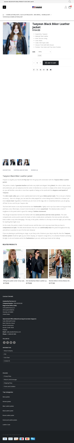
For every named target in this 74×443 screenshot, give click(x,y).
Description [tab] (7, 170)
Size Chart (7, 357)
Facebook (33, 69)
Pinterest (47, 69)
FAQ (5, 354)
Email (50, 69)
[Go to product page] (14, 263)
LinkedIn (40, 69)
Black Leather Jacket (8, 411)
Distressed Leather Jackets (10, 420)
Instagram (14, 342)
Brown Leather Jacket (8, 415)
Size (33, 52)
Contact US (7, 361)
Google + (44, 69)
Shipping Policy (8, 383)
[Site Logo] (37, 7)
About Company (8, 351)
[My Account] (65, 7)
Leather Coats (6, 424)
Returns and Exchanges (10, 379)
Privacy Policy (7, 376)
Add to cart (52, 63)
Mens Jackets (6, 397)
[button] (69, 1)
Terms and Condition (9, 386)
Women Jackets (7, 401)
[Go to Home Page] (3, 15)
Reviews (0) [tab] (34, 170)
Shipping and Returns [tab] (21, 170)
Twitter (37, 69)
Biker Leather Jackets (8, 406)
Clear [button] (39, 55)
